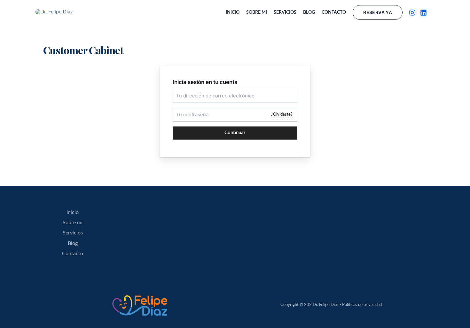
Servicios (285, 12)
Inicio (232, 12)
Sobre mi (256, 12)
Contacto (334, 12)
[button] (378, 12)
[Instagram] (412, 12)
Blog (309, 12)
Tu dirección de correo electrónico (204, 91)
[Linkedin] (423, 12)
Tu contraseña (188, 110)
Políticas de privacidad (362, 305)
